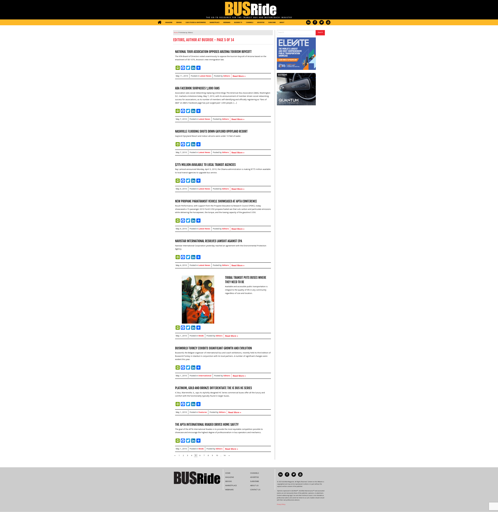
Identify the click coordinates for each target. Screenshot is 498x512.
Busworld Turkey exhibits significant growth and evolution (213, 348)
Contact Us (255, 489)
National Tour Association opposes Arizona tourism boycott (213, 52)
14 (224, 455)
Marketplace (214, 23)
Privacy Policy (281, 504)
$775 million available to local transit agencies (205, 165)
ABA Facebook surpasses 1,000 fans (197, 88)
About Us (254, 485)
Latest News (205, 76)
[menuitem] (159, 22)
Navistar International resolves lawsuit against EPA (208, 241)
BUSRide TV (238, 23)
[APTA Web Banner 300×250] (296, 53)
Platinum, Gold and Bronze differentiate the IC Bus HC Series (213, 388)
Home (227, 473)
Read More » (239, 76)
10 (217, 455)
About (282, 23)
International (204, 376)
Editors (226, 76)
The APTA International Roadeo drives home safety (206, 424)
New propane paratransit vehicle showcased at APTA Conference (216, 201)
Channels (249, 23)
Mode (201, 336)
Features (202, 412)
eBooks (179, 23)
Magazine (168, 23)
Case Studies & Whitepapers (196, 23)
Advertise (260, 23)
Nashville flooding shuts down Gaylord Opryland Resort (211, 131)
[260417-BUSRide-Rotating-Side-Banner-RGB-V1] (296, 89)
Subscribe (272, 23)
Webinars (226, 23)
